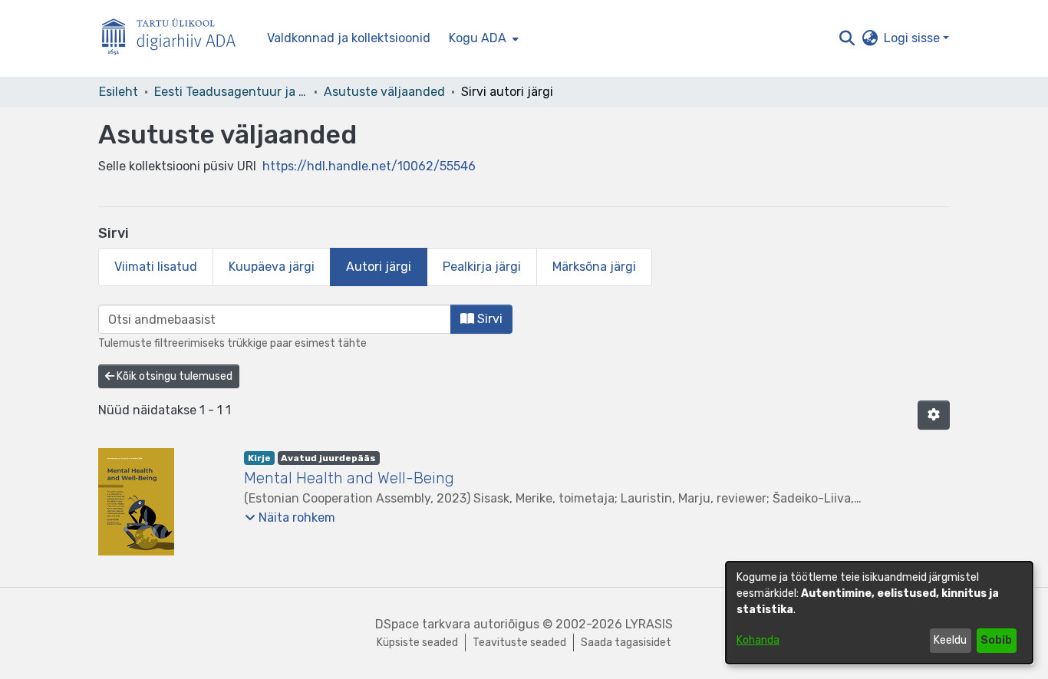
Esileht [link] (118, 91)
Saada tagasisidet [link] (626, 642)
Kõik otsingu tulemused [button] (173, 376)
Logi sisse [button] (913, 38)
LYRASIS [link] (649, 624)
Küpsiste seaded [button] (417, 642)
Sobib (996, 640)
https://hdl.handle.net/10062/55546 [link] (369, 166)
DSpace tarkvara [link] (422, 624)
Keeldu (950, 640)
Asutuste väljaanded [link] (384, 91)
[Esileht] (175, 38)
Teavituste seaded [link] (519, 642)
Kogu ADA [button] (477, 38)
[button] (846, 38)
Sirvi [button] (488, 318)
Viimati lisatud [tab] (155, 266)
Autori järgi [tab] (378, 266)
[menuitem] (482, 38)
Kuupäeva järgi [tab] (272, 266)
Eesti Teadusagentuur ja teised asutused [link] (231, 91)
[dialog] (879, 613)
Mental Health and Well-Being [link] (349, 478)
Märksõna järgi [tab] (594, 266)
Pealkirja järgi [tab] (482, 266)
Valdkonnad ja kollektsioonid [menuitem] (348, 38)
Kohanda (758, 640)
